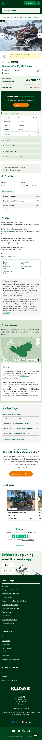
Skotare (23, 17)
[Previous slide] (2, 35)
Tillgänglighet (6, 644)
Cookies (4, 652)
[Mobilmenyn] (38, 3)
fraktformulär (24, 376)
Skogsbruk (14, 17)
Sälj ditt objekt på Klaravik (10, 593)
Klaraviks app (6, 616)
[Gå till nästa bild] (38, 499)
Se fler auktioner (16, 57)
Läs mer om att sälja (19, 474)
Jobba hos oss (6, 676)
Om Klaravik (6, 637)
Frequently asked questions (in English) (15, 601)
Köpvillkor (5, 586)
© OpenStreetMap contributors (26, 360)
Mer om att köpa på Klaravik (13, 439)
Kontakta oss (6, 673)
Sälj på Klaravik (19, 105)
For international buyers (10, 604)
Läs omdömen (21, 546)
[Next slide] (40, 35)
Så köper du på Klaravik (9, 590)
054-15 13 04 (25, 708)
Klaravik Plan (6, 640)
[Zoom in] (38, 339)
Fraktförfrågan (7, 612)
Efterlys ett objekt (8, 623)
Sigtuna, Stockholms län (12, 70)
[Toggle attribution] (38, 360)
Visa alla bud (34, 134)
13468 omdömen (28, 540)
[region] (21, 349)
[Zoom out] (38, 343)
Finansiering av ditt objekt (11, 608)
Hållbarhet (5, 655)
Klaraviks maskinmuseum (10, 659)
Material (29, 736)
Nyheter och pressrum (9, 680)
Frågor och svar (7, 597)
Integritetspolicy (7, 648)
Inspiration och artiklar (9, 619)
